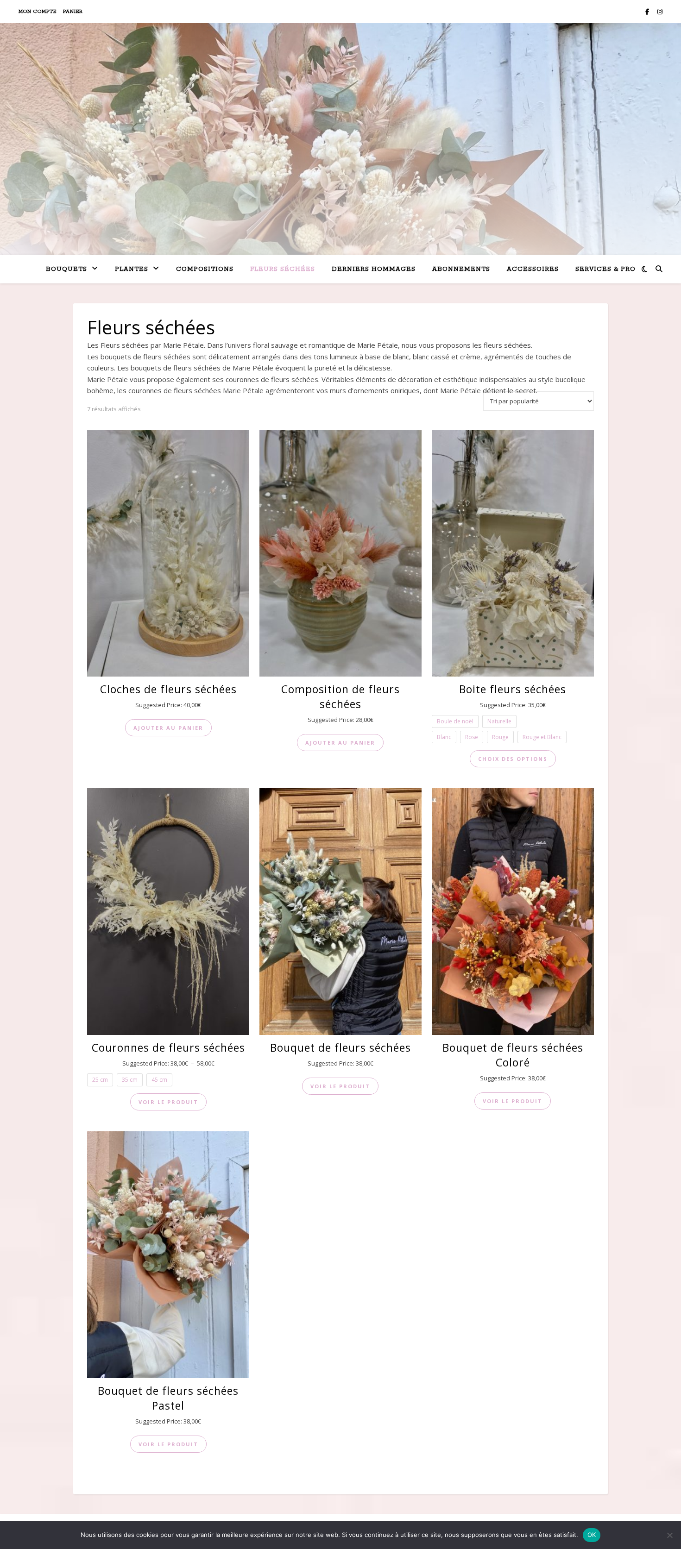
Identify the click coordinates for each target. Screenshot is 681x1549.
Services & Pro (605, 269)
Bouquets (66, 269)
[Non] (669, 1535)
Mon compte (38, 11)
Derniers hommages (374, 269)
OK (591, 1534)
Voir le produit (168, 1101)
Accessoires (533, 269)
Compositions (204, 269)
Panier (73, 11)
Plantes (131, 269)
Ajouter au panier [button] (168, 727)
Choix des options (513, 758)
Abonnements (461, 269)
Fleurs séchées (282, 269)
